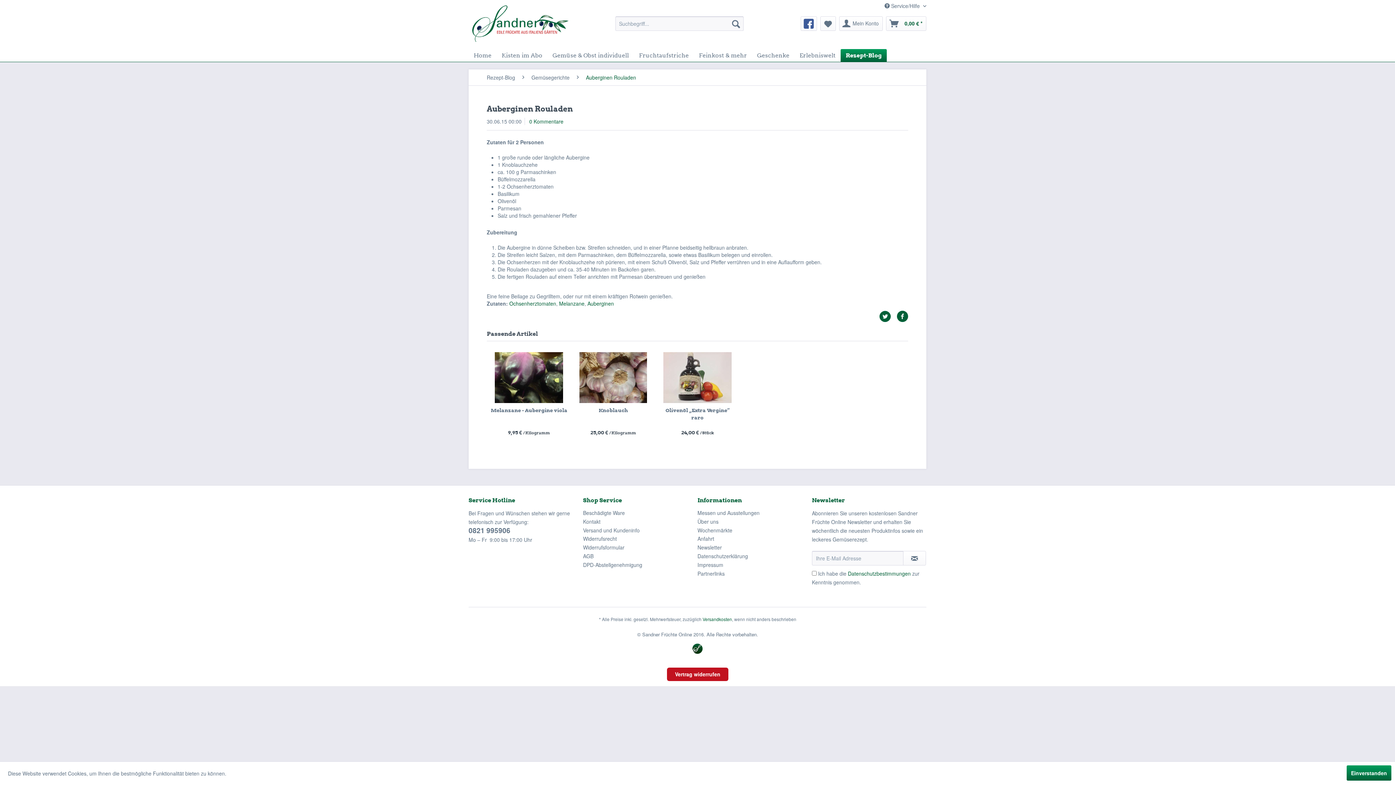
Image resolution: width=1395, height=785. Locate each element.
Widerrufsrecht (600, 538)
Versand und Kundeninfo (611, 530)
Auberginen (600, 303)
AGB (588, 556)
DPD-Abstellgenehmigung (612, 564)
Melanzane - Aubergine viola (529, 410)
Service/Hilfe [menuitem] (905, 5)
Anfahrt (706, 538)
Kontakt (592, 521)
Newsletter (710, 547)
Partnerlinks (711, 573)
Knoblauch (613, 410)
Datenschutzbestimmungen (879, 573)
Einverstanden (1369, 773)
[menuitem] (679, 23)
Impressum (710, 564)
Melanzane (572, 303)
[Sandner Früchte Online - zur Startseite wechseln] (520, 23)
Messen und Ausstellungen (729, 512)
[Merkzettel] (828, 23)
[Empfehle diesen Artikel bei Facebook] (902, 316)
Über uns (708, 521)
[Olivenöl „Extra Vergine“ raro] (697, 377)
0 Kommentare (546, 121)
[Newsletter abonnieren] (914, 558)
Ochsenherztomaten (532, 303)
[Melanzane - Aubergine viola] (528, 377)
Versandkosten (717, 619)
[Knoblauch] (613, 377)
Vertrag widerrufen (697, 674)
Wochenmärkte (715, 530)
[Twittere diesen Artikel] (888, 316)
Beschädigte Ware (604, 512)
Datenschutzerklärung (723, 556)
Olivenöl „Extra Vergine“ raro (697, 413)
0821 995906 (489, 530)
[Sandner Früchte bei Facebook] (809, 23)
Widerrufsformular (603, 547)
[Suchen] (736, 23)
